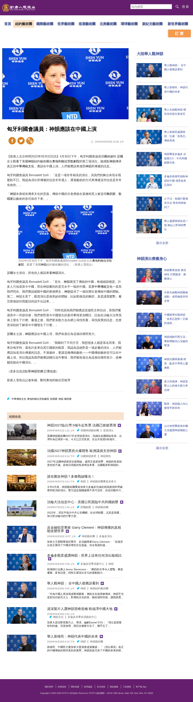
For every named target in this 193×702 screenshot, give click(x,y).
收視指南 (62, 687)
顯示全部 (162, 243)
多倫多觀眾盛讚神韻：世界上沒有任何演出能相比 (84, 555)
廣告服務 (114, 687)
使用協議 (88, 687)
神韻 (31, 161)
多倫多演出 (105, 536)
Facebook (12, 140)
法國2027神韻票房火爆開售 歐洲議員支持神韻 (82, 451)
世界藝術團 (65, 24)
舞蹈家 (111, 193)
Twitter (21, 140)
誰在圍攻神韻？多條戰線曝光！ (71, 476)
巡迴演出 (108, 430)
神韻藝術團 (101, 507)
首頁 (7, 24)
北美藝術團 (108, 24)
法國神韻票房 (88, 456)
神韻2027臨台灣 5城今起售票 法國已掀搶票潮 (81, 425)
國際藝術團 (44, 24)
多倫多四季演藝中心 (92, 563)
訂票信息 (50, 371)
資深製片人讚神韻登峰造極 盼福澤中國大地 (80, 609)
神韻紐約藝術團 (99, 588)
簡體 (30, 140)
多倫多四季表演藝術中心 (82, 616)
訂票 (180, 33)
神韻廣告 (105, 456)
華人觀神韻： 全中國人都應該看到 (73, 583)
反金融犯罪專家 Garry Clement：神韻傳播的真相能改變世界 (84, 529)
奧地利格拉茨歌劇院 (65, 161)
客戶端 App (141, 687)
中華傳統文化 (25, 166)
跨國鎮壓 (85, 507)
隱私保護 (75, 687)
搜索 (185, 7)
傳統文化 (58, 616)
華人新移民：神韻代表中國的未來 (72, 636)
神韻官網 (37, 371)
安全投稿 (101, 687)
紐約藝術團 (23, 24)
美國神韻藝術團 (89, 430)
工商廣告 (127, 687)
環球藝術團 (129, 24)
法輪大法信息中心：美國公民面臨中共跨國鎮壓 (82, 502)
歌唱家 (53, 398)
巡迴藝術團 (87, 24)
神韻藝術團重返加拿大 (103, 481)
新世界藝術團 (178, 24)
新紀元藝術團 (152, 24)
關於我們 (49, 687)
